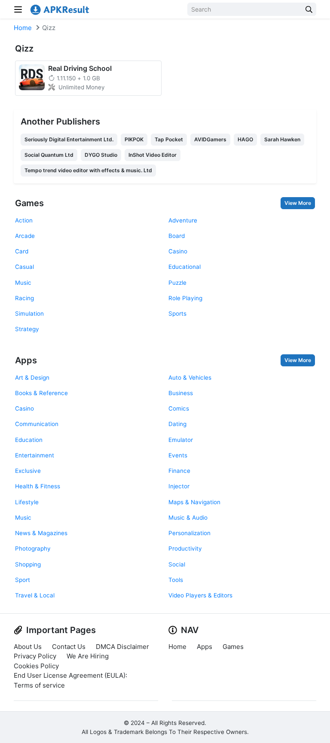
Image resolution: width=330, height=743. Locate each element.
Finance (179, 470)
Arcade (25, 235)
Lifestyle (27, 502)
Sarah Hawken (282, 139)
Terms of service (39, 685)
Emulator (180, 439)
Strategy (27, 329)
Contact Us (69, 647)
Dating (177, 423)
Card (21, 251)
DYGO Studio (101, 155)
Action (24, 220)
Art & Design (32, 377)
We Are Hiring (88, 656)
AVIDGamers (210, 139)
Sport (22, 579)
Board (176, 235)
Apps (26, 360)
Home (23, 28)
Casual (24, 266)
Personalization (189, 533)
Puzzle (177, 282)
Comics (178, 408)
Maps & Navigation (194, 502)
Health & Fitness (37, 486)
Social (176, 564)
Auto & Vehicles (189, 377)
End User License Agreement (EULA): (70, 675)
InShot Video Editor (152, 155)
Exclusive (28, 470)
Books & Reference (41, 393)
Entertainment (34, 455)
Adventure (182, 220)
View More (297, 203)
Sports (177, 313)
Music (23, 282)
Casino (177, 251)
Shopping (28, 564)
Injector (178, 486)
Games (29, 203)
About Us (28, 647)
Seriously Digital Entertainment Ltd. (68, 139)
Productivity (185, 548)
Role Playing (185, 298)
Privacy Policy (35, 656)
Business (180, 393)
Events (177, 455)
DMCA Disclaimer (122, 647)
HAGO (245, 139)
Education (29, 439)
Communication (36, 423)
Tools (175, 579)
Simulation (29, 313)
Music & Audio (188, 517)
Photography (33, 548)
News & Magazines (41, 533)
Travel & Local (35, 595)
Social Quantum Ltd (48, 155)
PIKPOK (134, 139)
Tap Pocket (169, 139)
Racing (24, 298)
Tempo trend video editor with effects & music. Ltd (88, 170)
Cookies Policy (36, 666)
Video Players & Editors (200, 595)
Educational (184, 266)
